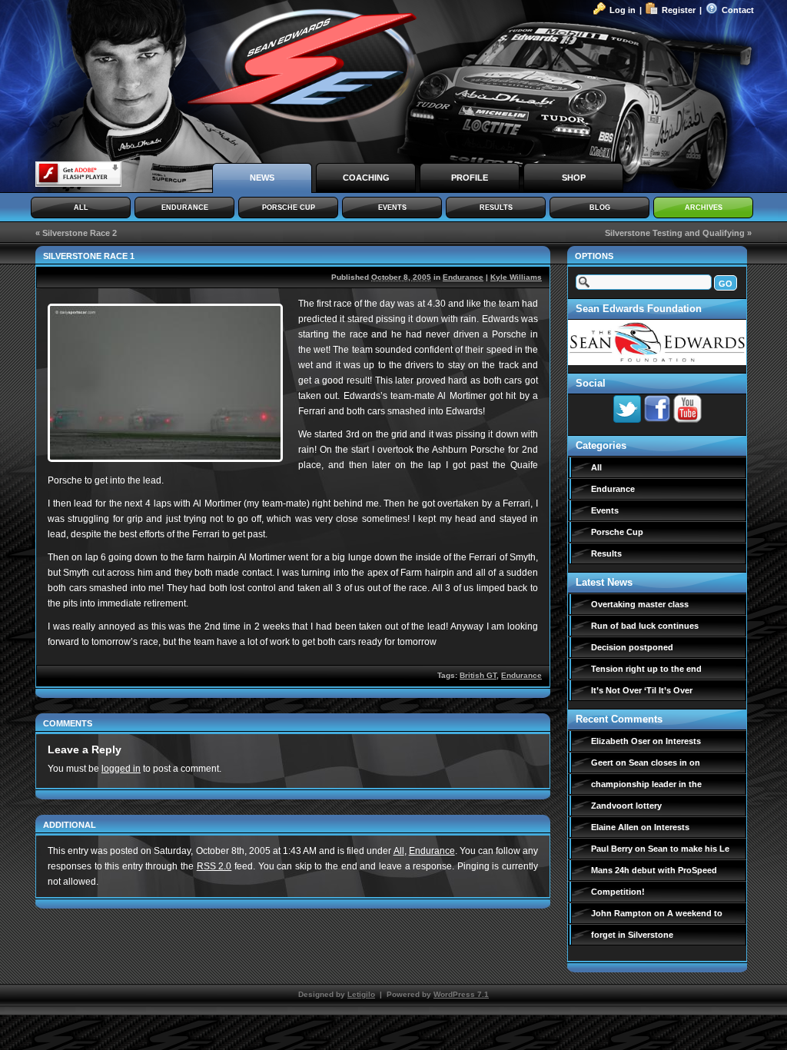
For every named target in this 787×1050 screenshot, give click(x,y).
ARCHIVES (703, 207)
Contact (738, 10)
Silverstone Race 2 (79, 233)
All (399, 851)
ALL (81, 207)
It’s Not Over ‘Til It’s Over (641, 690)
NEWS (262, 177)
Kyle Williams (516, 277)
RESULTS (496, 207)
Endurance (463, 277)
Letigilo (361, 994)
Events (605, 510)
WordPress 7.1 (461, 994)
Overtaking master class (640, 604)
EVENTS (392, 207)
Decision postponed (632, 647)
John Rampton (621, 913)
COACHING (366, 177)
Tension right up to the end (646, 668)
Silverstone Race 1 (88, 256)
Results (606, 553)
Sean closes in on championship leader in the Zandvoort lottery (646, 784)
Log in (622, 10)
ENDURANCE (184, 207)
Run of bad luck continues (645, 625)
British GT (478, 675)
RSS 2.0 (214, 866)
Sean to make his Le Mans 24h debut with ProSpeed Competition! (660, 870)
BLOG (599, 207)
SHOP (574, 177)
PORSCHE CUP (288, 207)
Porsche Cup (617, 532)
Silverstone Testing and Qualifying (675, 233)
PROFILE (469, 177)
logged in (121, 768)
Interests (683, 741)
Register (679, 10)
